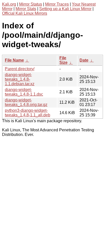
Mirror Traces (57, 4)
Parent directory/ (19, 69)
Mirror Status (30, 4)
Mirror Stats (26, 9)
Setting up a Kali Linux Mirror (65, 9)
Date (84, 60)
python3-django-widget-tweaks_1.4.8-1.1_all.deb (27, 112)
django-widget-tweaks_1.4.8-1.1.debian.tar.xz (19, 79)
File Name (14, 60)
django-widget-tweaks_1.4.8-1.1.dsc (24, 91)
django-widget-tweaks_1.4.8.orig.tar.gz (26, 102)
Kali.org (9, 4)
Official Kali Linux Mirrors (24, 13)
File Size (63, 60)
